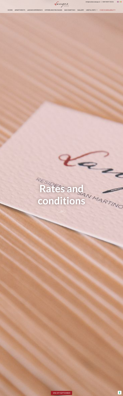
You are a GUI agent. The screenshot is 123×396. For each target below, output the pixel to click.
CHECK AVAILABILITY (107, 10)
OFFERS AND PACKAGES (53, 10)
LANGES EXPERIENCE (35, 10)
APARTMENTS (20, 10)
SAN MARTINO (69, 10)
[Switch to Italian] (120, 1)
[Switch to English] (117, 1)
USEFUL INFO (91, 10)
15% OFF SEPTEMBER (61, 393)
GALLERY (80, 10)
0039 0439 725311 (108, 2)
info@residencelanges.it (93, 2)
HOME (10, 10)
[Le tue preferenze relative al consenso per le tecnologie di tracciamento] (119, 392)
